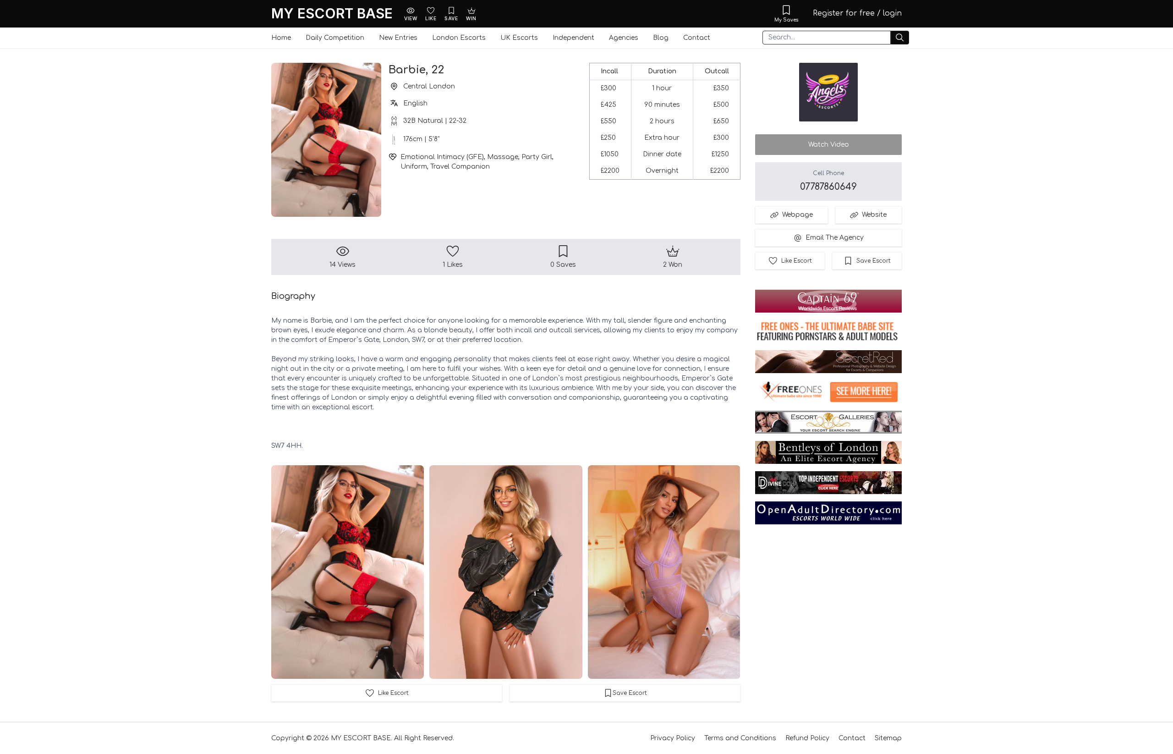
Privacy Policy (672, 738)
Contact (696, 37)
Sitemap (888, 738)
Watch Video (828, 144)
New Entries (398, 37)
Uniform (413, 166)
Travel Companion (460, 166)
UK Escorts (519, 37)
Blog (661, 37)
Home (281, 37)
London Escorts (459, 37)
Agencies (623, 37)
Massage (502, 157)
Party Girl (536, 157)
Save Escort (873, 261)
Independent (573, 37)
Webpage (797, 214)
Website (874, 214)
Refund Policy (807, 738)
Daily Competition (335, 37)
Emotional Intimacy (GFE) (442, 157)
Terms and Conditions (740, 738)
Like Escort (796, 261)
